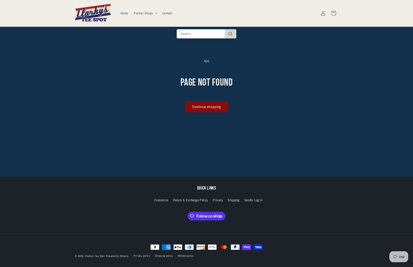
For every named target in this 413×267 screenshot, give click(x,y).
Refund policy (186, 255)
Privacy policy (142, 255)
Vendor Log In (253, 200)
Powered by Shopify (117, 256)
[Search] (230, 33)
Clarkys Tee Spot (95, 256)
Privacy (218, 200)
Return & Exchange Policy (190, 200)
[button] (145, 13)
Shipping (233, 200)
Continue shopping (206, 106)
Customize (161, 200)
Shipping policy (164, 255)
